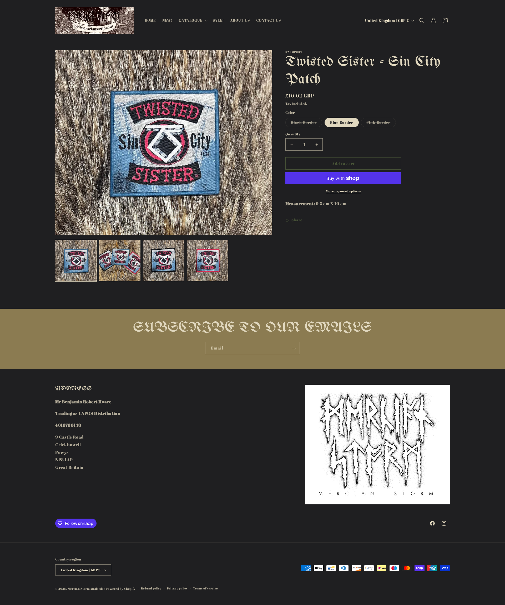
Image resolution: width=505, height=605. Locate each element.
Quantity (292, 134)
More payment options (343, 191)
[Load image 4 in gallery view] (207, 260)
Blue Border (341, 122)
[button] (192, 20)
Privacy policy (177, 588)
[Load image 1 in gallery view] (76, 260)
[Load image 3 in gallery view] (163, 260)
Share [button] (296, 220)
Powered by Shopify (120, 589)
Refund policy (151, 588)
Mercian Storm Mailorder (86, 589)
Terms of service (205, 588)
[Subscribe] (294, 348)
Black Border (306, 123)
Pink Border (381, 123)
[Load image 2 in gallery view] (119, 260)
